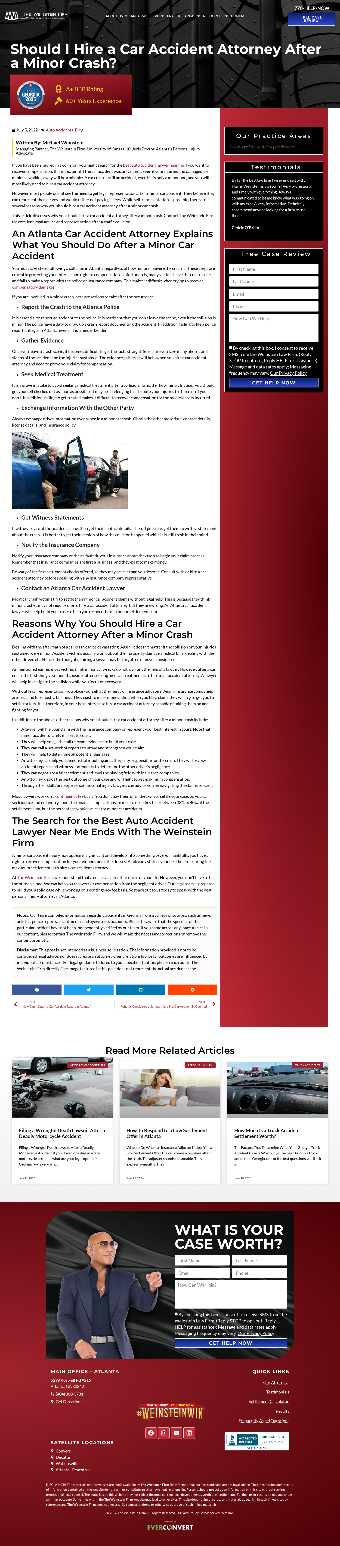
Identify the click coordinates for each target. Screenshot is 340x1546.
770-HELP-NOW (311, 8)
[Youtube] (176, 1433)
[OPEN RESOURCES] (226, 16)
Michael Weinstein (49, 142)
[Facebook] (151, 1433)
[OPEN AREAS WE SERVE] (162, 16)
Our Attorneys (276, 1382)
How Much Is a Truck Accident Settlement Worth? (267, 1133)
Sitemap (228, 1513)
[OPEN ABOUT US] (126, 16)
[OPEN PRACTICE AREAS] (198, 16)
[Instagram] (164, 1433)
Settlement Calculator (269, 1401)
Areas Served (210, 1513)
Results (282, 1411)
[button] (37, 990)
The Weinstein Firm (35, 877)
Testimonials (277, 1391)
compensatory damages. (34, 287)
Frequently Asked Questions (264, 1420)
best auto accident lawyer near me (153, 165)
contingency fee (69, 796)
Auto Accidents (59, 129)
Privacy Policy (188, 1513)
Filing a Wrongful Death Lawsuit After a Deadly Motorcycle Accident (62, 1133)
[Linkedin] (189, 1433)
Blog (79, 129)
